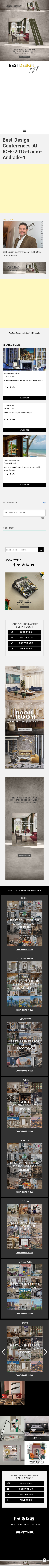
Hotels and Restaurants (11, 460)
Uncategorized (9, 405)
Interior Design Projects (11, 373)
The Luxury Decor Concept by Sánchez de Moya (23, 380)
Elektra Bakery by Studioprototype (18, 413)
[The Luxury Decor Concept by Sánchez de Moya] (25, 365)
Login (44, 503)
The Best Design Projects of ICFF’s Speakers (25, 333)
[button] (46, 1352)
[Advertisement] (24, 101)
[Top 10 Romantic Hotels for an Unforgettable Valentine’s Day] (25, 452)
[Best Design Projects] (24, 68)
